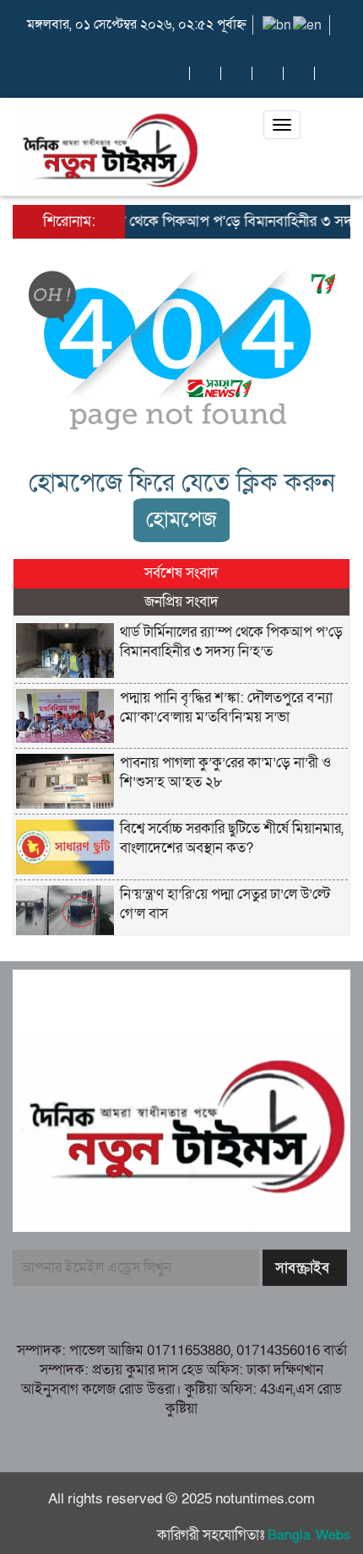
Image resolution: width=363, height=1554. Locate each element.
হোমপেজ (181, 520)
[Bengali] (278, 24)
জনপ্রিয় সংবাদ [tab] (181, 601)
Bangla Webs (309, 1535)
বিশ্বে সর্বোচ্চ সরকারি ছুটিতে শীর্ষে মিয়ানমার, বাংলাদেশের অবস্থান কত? (232, 838)
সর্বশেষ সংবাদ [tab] (181, 573)
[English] (308, 24)
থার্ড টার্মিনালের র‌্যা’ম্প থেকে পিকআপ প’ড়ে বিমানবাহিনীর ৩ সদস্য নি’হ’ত (231, 641)
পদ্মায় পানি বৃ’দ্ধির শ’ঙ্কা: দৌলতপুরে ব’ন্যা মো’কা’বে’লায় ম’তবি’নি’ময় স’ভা (226, 707)
